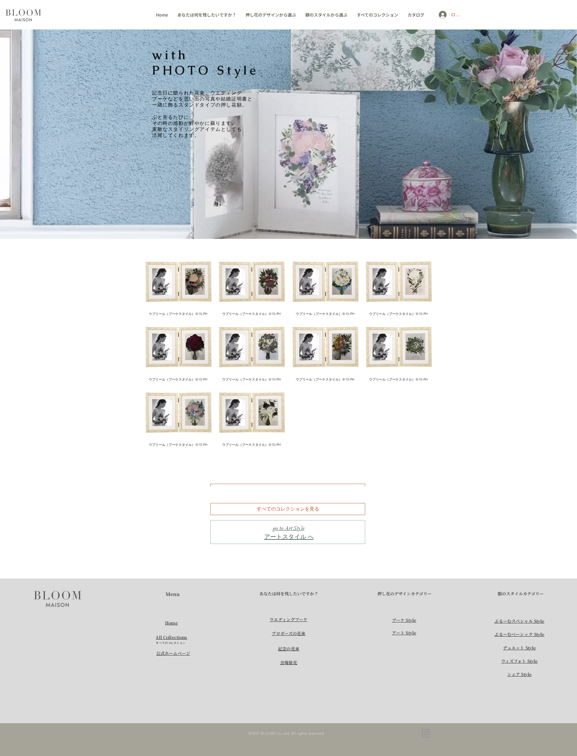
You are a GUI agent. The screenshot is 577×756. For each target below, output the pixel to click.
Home (171, 623)
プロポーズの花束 (288, 633)
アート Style (404, 633)
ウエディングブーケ (288, 619)
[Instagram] (426, 733)
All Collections (171, 637)
